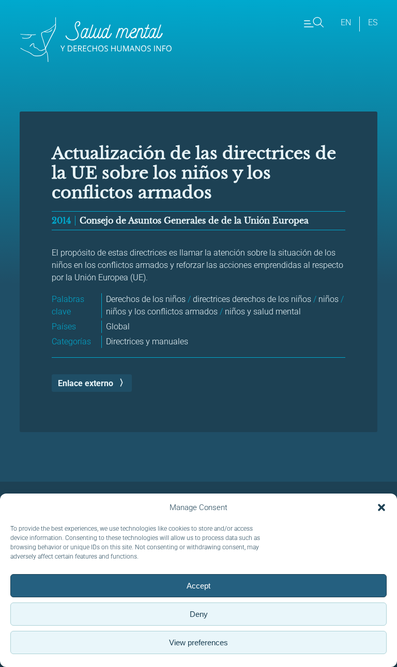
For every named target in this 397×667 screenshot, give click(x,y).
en (346, 22)
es (372, 22)
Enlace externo (85, 383)
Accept (198, 585)
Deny (199, 614)
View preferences (198, 642)
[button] (381, 507)
